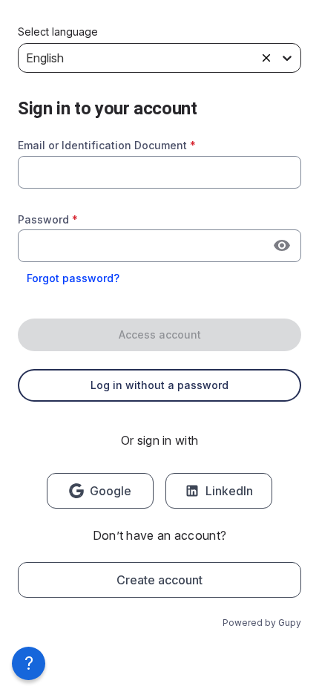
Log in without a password (159, 385)
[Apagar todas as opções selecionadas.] (266, 58)
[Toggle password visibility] (282, 246)
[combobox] (159, 172)
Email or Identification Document (107, 145)
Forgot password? (73, 278)
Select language (58, 32)
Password (48, 219)
